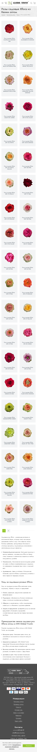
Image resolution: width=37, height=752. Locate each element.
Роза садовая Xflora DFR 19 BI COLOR (9, 243)
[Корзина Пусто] (34, 3)
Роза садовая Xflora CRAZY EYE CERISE (9, 117)
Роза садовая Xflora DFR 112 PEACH (9, 193)
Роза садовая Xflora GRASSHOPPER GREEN (9, 418)
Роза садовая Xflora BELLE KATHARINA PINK (9, 65)
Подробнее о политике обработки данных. (13, 747)
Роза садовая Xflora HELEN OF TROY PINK (27, 443)
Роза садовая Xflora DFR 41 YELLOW (27, 318)
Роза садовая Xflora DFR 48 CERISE (27, 343)
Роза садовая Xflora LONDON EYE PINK (27, 493)
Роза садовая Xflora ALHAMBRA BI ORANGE (27, 39)
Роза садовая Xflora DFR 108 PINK (27, 167)
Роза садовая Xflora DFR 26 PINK (27, 268)
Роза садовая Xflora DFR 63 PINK (27, 368)
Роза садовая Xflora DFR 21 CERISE (27, 243)
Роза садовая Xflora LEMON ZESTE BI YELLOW (9, 494)
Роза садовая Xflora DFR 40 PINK (9, 318)
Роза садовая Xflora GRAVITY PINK (27, 418)
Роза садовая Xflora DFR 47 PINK (9, 343)
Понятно (29, 746)
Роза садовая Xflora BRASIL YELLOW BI (27, 65)
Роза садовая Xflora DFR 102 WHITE (9, 141)
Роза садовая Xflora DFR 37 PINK (9, 293)
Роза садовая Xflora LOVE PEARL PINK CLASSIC (9, 520)
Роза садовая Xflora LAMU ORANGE (27, 468)
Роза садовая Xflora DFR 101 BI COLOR (27, 117)
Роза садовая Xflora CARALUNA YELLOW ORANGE (27, 91)
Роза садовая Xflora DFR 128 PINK (27, 218)
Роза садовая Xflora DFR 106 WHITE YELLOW (9, 168)
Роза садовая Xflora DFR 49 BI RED (9, 368)
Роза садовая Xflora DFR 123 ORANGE (9, 218)
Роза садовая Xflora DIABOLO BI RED (9, 393)
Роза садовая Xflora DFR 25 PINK (9, 268)
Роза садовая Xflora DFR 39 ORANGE (27, 293)
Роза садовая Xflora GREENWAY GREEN (9, 443)
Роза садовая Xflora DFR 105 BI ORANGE (27, 141)
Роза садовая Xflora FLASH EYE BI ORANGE (27, 393)
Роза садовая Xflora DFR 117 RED (27, 193)
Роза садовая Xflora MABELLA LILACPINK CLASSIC (27, 520)
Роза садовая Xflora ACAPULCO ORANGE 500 (9, 40)
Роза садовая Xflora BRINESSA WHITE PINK (9, 90)
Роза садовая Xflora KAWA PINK (9, 468)
